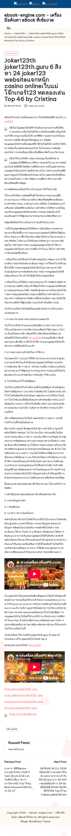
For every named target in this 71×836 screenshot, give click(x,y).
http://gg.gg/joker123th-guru (20, 707)
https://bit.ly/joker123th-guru (21, 689)
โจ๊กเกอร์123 (34, 337)
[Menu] (8, 28)
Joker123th (11, 53)
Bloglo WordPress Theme (35, 821)
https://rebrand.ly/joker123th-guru (23, 695)
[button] (16, 749)
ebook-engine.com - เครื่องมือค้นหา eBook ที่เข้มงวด (33, 17)
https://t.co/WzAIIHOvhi (23, 714)
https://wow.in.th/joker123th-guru (23, 701)
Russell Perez (19, 742)
